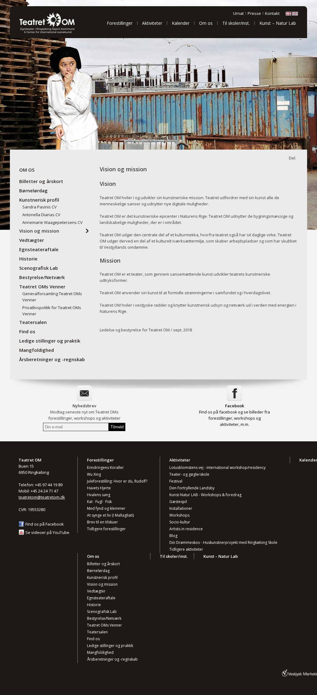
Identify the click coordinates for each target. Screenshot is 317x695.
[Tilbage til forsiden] (54, 32)
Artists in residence (186, 528)
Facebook (234, 406)
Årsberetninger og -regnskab (52, 359)
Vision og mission (39, 231)
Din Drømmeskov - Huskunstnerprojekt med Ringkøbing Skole (223, 542)
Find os (27, 331)
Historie (28, 259)
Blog (173, 535)
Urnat (238, 13)
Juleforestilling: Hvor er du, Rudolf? (117, 481)
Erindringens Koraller (105, 467)
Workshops (179, 515)
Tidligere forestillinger (106, 528)
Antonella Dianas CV (41, 214)
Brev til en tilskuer (102, 522)
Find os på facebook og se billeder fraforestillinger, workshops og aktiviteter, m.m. (234, 418)
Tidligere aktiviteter (186, 549)
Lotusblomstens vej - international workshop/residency (217, 467)
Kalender (180, 23)
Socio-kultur (179, 522)
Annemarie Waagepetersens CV (52, 222)
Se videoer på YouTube (47, 532)
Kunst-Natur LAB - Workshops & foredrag (205, 494)
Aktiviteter (152, 23)
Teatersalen (33, 322)
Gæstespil (178, 501)
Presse (254, 13)
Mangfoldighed (36, 350)
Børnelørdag (33, 190)
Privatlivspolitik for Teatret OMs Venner (51, 311)
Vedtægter (31, 240)
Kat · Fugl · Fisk (99, 501)
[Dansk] (288, 14)
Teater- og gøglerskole (189, 474)
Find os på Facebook (44, 524)
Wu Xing (94, 474)
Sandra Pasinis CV (39, 207)
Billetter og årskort (41, 181)
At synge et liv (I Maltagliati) (110, 515)
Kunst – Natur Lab (277, 23)
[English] (295, 14)
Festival (175, 481)
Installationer (180, 508)
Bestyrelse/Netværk (42, 277)
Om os (206, 23)
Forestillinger (119, 23)
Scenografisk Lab (38, 268)
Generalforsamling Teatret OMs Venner (52, 297)
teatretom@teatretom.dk (42, 497)
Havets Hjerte (99, 488)
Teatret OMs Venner (42, 286)
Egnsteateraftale (39, 249)
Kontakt (272, 13)
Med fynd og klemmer (106, 508)
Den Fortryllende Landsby (192, 488)
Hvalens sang (98, 494)
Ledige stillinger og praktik (49, 341)
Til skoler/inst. (236, 23)
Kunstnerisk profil (39, 200)
